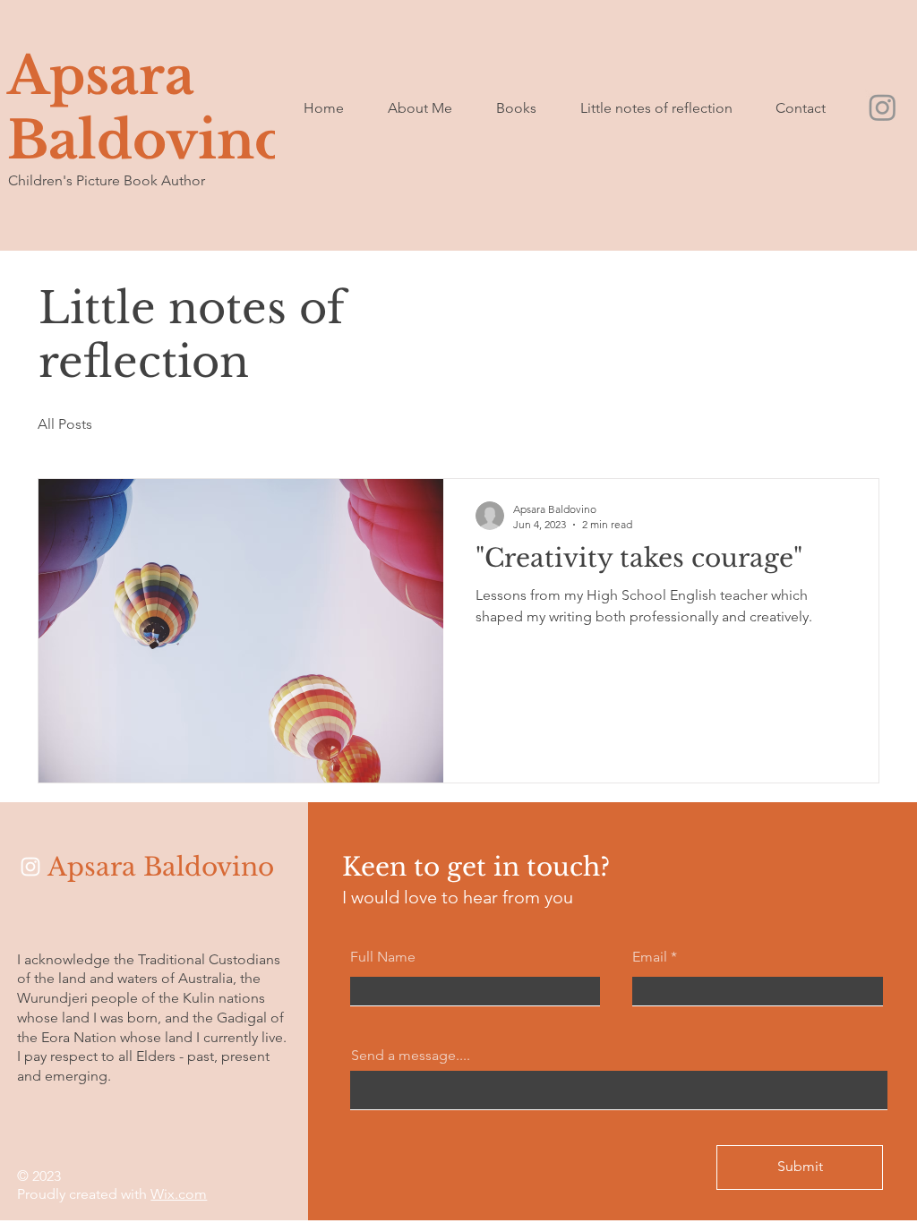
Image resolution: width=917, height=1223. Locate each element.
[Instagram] (882, 107)
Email (649, 957)
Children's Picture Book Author (106, 180)
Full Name (383, 957)
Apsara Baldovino (147, 108)
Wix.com (178, 1193)
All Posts (65, 423)
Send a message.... (410, 1055)
